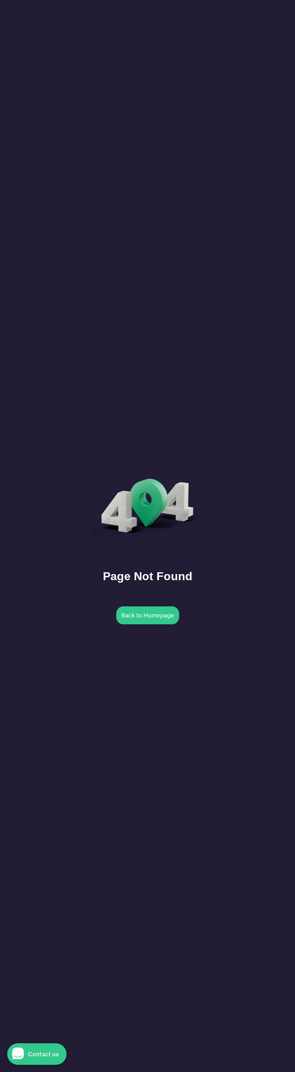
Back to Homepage (147, 615)
